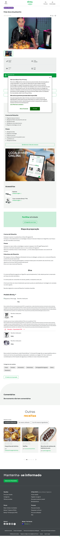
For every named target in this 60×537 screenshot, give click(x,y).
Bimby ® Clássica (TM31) (10, 510)
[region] (30, 94)
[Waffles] (30, 434)
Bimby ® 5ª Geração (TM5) (10, 512)
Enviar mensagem (18, 530)
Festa (6, 367)
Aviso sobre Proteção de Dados (48, 530)
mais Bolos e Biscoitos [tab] (10, 422)
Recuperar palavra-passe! (38, 499)
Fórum (5, 505)
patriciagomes (47, 450)
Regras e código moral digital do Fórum (29, 534)
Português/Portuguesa (42, 367)
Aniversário (21, 367)
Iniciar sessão (34, 494)
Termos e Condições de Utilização (31, 530)
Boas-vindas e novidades (10, 508)
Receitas (6, 492)
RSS (32, 515)
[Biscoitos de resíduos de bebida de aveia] (48, 434)
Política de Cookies (14, 534)
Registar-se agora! (36, 497)
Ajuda (41, 534)
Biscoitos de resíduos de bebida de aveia (48, 447)
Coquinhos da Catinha (11, 446)
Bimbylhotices (35, 501)
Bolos (51, 367)
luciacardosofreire (30, 448)
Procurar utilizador (36, 512)
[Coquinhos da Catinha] (12, 434)
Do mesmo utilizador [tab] (24, 422)
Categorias (6, 497)
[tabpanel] (30, 444)
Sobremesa (30, 367)
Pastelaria (7, 370)
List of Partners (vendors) (16, 104)
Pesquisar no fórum (36, 510)
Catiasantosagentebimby (11, 450)
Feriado (13, 367)
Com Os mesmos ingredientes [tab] (40, 422)
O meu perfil (41, 492)
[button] (6, 3)
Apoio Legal (47, 534)
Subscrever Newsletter (11, 480)
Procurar (33, 505)
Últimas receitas (8, 499)
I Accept (35, 108)
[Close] (50, 77)
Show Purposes (24, 108)
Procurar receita (8, 494)
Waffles (25, 446)
